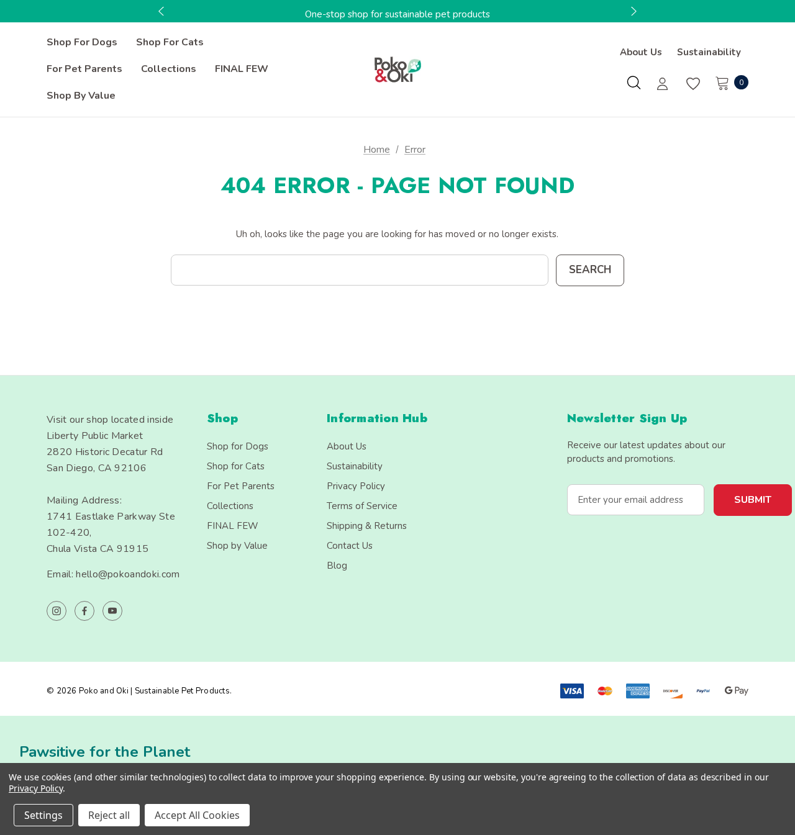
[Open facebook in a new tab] (84, 611)
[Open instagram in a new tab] (56, 611)
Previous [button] (162, 11)
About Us (641, 52)
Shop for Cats (236, 466)
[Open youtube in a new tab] (112, 611)
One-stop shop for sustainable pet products (397, 14)
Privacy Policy (356, 486)
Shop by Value (237, 545)
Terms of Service (362, 506)
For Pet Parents (241, 486)
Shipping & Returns (367, 526)
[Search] (633, 82)
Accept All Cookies (197, 815)
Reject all (109, 815)
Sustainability (709, 52)
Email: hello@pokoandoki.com (113, 574)
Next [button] (632, 11)
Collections (230, 506)
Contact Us (350, 545)
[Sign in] (662, 85)
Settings (43, 815)
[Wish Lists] (692, 84)
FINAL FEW (232, 526)
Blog (337, 565)
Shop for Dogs (237, 446)
